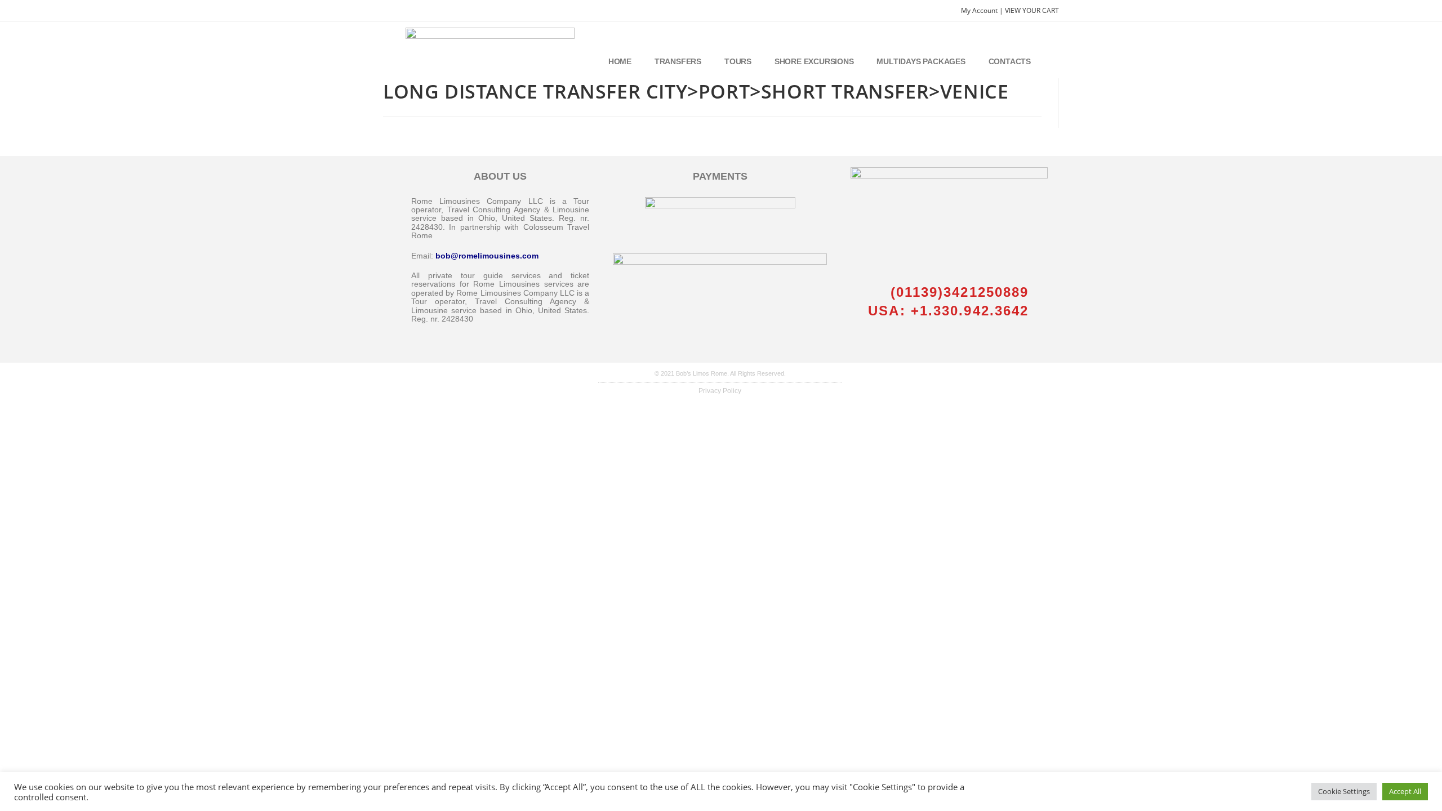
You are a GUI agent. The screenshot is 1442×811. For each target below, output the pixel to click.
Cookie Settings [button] (1344, 791)
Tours (737, 61)
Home (619, 61)
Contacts (1010, 61)
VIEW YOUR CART (1032, 10)
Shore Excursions (814, 61)
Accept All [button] (1405, 791)
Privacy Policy (719, 391)
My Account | (983, 10)
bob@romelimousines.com (486, 255)
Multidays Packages (920, 61)
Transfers (678, 61)
